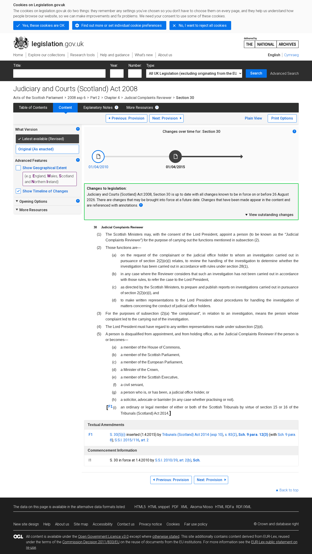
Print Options (282, 118)
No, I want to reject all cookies (203, 25)
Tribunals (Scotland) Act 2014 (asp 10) (192, 434)
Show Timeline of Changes (45, 191)
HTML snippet (159, 507)
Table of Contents (33, 107)
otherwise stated (165, 536)
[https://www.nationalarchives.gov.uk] (271, 40)
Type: (150, 65)
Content (65, 107)
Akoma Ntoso (201, 507)
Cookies (173, 524)
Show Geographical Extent (45, 168)
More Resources (139, 107)
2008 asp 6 (77, 98)
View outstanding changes (269, 214)
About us (62, 524)
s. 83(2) (231, 434)
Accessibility (103, 524)
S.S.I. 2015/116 (127, 440)
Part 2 (95, 98)
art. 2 (145, 440)
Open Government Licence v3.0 (103, 536)
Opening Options (31, 201)
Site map (81, 524)
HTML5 (140, 507)
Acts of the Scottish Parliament (38, 98)
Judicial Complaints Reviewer (148, 98)
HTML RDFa (224, 507)
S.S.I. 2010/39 (166, 460)
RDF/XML (243, 507)
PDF (175, 507)
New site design (26, 524)
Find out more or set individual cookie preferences (121, 25)
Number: (135, 65)
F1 (110, 406)
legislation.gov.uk (51, 38)
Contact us (126, 524)
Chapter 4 (112, 98)
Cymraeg (291, 55)
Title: (17, 65)
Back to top (289, 490)
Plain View (253, 118)
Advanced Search (284, 73)
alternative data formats (96, 507)
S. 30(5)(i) (117, 434)
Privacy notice (150, 524)
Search (256, 73)
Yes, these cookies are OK (43, 25)
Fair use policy (195, 524)
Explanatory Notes (98, 107)
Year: (114, 65)
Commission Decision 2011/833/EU (90, 542)
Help (46, 524)
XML (184, 507)
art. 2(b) (185, 460)
